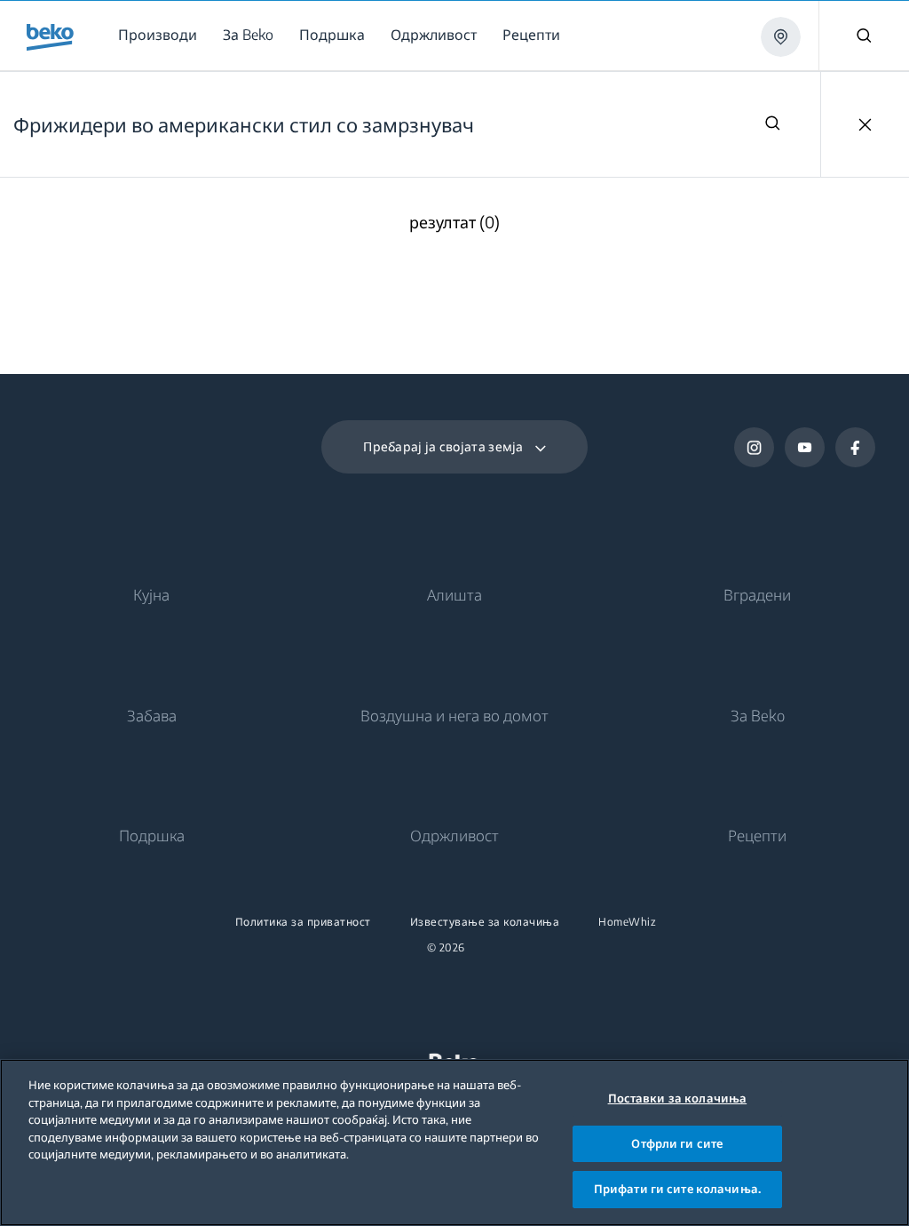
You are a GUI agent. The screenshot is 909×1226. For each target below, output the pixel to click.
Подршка (152, 835)
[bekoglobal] (50, 37)
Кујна (151, 594)
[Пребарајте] (863, 35)
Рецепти (757, 835)
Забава (152, 715)
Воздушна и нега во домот (454, 715)
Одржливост (454, 835)
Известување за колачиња (485, 922)
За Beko (758, 715)
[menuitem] (160, 35)
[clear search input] (864, 124)
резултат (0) (454, 222)
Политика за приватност (303, 922)
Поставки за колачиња (677, 1098)
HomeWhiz (627, 922)
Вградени (757, 594)
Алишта (454, 594)
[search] (773, 125)
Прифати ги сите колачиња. (677, 1189)
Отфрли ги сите (677, 1143)
